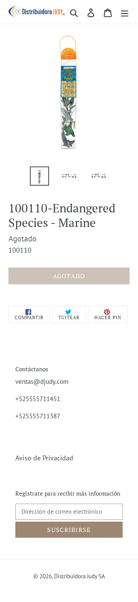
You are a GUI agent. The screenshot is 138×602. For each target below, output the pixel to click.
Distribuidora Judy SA (79, 576)
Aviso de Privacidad (44, 458)
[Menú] (124, 12)
